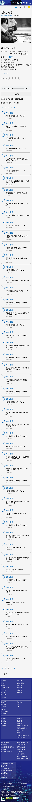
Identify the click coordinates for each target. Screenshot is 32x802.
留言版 (19, 732)
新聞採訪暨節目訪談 (22, 725)
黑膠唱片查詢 (20, 730)
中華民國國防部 (21, 744)
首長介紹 (19, 685)
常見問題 (3, 692)
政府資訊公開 (5, 687)
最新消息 (3, 702)
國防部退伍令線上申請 (23, 735)
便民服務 (19, 718)
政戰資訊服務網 (21, 747)
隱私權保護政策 (8, 783)
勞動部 (3, 775)
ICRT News (4, 711)
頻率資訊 (19, 692)
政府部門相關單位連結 (7, 763)
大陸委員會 (4, 773)
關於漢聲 (19, 680)
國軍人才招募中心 (22, 756)
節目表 (3, 683)
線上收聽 (15, 2)
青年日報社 (20, 751)
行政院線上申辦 (21, 737)
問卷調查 (3, 697)
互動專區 (5, 73)
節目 (11, 15)
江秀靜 (11, 57)
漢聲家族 (19, 687)
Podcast (3, 709)
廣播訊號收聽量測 (22, 728)
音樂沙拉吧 (17, 15)
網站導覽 (24, 786)
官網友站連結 (5, 742)
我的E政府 (4, 766)
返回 (5, 674)
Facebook (21, 2)
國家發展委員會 (5, 768)
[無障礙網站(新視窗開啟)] (9, 798)
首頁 (2, 15)
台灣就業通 (4, 777)
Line (24, 2)
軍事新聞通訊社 (21, 749)
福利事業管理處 (21, 754)
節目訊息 (3, 706)
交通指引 (19, 690)
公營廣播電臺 (5, 744)
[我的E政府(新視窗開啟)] (3, 799)
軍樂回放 (3, 725)
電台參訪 (19, 723)
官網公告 (3, 713)
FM (18, 704)
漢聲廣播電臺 (2, 2)
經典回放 (18, 2)
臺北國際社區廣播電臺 (7, 747)
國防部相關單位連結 (22, 742)
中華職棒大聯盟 (5, 749)
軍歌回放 (3, 723)
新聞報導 (3, 704)
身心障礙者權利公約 (6, 751)
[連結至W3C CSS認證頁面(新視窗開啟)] (16, 798)
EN (13, 2)
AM (18, 706)
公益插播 (19, 721)
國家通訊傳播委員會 (6, 770)
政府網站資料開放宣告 (8, 786)
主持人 (3, 685)
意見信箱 (3, 690)
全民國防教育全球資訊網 (23, 758)
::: (16, 7)
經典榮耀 (3, 680)
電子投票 (3, 695)
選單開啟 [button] (30, 2)
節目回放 (3, 721)
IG (27, 2)
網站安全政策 (24, 783)
